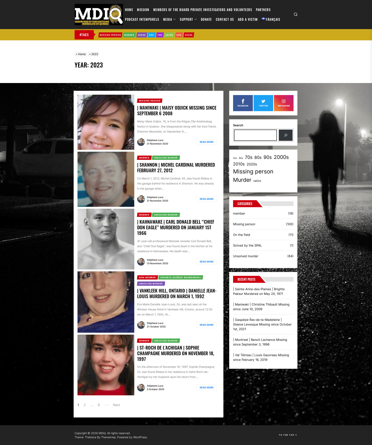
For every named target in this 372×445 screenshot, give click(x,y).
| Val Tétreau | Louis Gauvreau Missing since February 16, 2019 (261, 357)
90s (268, 157)
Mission (143, 10)
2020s (252, 164)
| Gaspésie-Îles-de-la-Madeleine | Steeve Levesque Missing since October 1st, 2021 (262, 324)
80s (258, 157)
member (239, 213)
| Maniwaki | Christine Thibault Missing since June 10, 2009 (261, 306)
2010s (239, 163)
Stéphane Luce (155, 140)
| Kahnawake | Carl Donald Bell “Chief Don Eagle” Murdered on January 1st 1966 (175, 227)
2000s (281, 157)
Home (129, 10)
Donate (206, 19)
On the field (241, 235)
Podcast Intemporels (142, 19)
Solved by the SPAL (247, 245)
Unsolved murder (245, 256)
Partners (263, 10)
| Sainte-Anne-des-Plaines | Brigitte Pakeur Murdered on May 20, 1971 (259, 291)
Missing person (253, 171)
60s (241, 158)
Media (167, 19)
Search (238, 125)
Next (116, 405)
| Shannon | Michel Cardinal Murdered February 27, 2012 (176, 167)
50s (235, 158)
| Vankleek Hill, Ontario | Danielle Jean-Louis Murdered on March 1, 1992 (177, 293)
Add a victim (248, 19)
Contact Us (225, 19)
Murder (242, 180)
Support (186, 19)
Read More (207, 141)
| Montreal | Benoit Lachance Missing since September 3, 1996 (260, 342)
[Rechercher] (286, 135)
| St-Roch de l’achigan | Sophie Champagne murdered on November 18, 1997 (175, 353)
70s (248, 157)
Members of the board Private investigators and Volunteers (202, 10)
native (257, 180)
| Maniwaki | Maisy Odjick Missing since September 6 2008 (176, 110)
